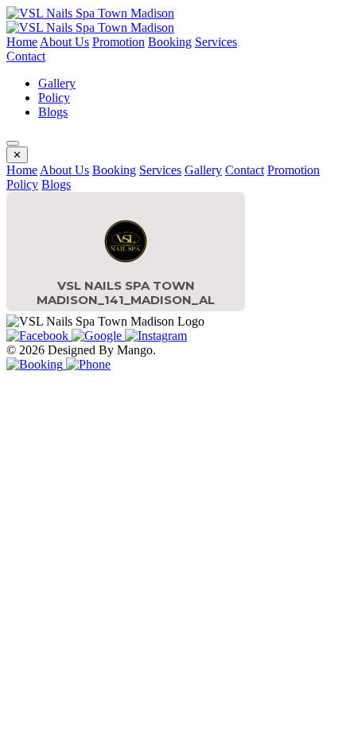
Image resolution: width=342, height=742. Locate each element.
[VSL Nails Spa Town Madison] (90, 13)
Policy (54, 97)
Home (21, 42)
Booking (170, 42)
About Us (64, 42)
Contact (25, 56)
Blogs (53, 112)
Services (216, 42)
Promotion (118, 42)
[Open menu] (12, 143)
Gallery (57, 83)
